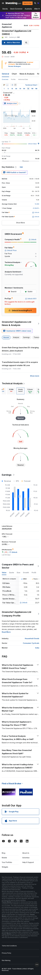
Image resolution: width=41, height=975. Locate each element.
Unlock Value (32, 144)
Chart (14, 74)
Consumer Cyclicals (31, 643)
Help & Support (28, 862)
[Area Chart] (7, 85)
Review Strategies (14, 66)
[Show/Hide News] (15, 85)
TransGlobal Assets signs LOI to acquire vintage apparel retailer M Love (20, 363)
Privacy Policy (6, 953)
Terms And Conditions (9, 946)
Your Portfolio (7, 862)
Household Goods (32, 638)
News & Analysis (27, 74)
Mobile (4, 858)
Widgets (5, 867)
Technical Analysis (12, 383)
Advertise (25, 858)
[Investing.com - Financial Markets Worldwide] (13, 3)
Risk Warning (6, 960)
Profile (13, 79)
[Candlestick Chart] (4, 85)
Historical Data (23, 79)
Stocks (5, 9)
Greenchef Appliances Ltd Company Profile (16, 614)
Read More (6, 632)
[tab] (11, 391)
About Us (25, 853)
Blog (3, 853)
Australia (28, 9)
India (37, 648)
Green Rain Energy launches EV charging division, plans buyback (20, 349)
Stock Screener (16, 9)
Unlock (24, 603)
